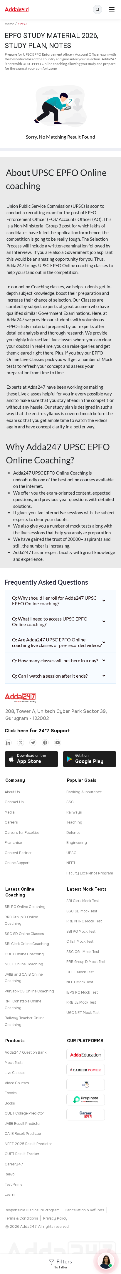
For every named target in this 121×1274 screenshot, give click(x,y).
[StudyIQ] (85, 1084)
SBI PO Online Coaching (25, 906)
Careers (11, 822)
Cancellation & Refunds (84, 1210)
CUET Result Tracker (22, 1154)
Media (10, 812)
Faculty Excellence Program (89, 873)
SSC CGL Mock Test (82, 951)
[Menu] (111, 9)
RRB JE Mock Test (81, 1002)
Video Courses (17, 1083)
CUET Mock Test (80, 972)
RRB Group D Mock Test (85, 961)
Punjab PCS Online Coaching (29, 991)
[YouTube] (57, 742)
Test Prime (13, 1184)
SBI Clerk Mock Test (82, 901)
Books (10, 1103)
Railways (74, 812)
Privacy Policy (55, 1218)
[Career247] (85, 1114)
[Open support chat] (106, 1261)
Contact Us (14, 802)
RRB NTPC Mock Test (84, 921)
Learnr (10, 1194)
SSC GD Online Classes (24, 934)
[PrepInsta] (85, 1099)
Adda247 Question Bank (25, 1052)
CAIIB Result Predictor (23, 1133)
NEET (70, 863)
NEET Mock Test (79, 982)
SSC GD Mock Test (81, 911)
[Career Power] (85, 1069)
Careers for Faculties (22, 832)
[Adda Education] (85, 1054)
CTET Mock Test (79, 941)
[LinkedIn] (8, 742)
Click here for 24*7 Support (37, 731)
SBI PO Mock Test (80, 931)
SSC (70, 802)
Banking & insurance (84, 792)
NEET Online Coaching (24, 964)
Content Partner (18, 853)
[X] (20, 742)
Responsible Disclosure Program (32, 1210)
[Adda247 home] (16, 9)
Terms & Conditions (21, 1218)
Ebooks (11, 1093)
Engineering (76, 842)
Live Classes (15, 1072)
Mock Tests (14, 1062)
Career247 (14, 1164)
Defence (73, 832)
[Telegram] (32, 742)
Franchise (13, 842)
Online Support (17, 863)
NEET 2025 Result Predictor (28, 1144)
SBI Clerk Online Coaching (27, 944)
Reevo (9, 1174)
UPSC (71, 853)
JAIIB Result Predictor (23, 1123)
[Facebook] (45, 742)
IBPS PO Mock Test (82, 992)
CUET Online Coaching (24, 954)
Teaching (74, 822)
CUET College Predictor (24, 1113)
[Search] (97, 9)
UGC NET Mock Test (83, 1012)
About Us (12, 792)
